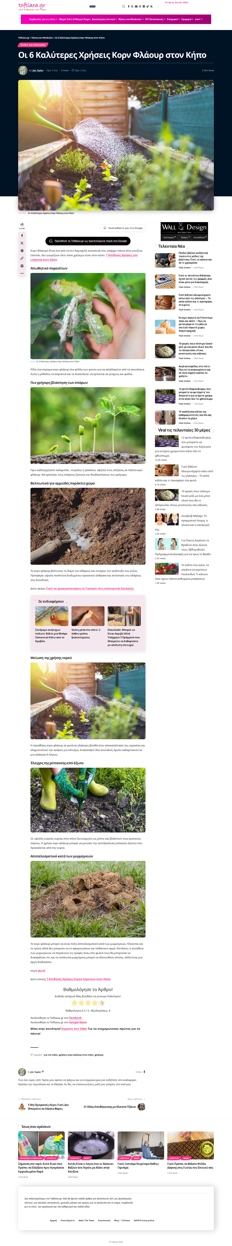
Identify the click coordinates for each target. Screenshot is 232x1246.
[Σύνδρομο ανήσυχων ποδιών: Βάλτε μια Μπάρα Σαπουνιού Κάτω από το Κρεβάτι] (51, 616)
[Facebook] (128, 6)
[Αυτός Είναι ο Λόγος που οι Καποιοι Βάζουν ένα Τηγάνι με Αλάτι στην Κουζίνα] (91, 1145)
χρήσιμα (99, 1054)
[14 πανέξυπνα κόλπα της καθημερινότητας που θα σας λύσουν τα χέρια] (165, 417)
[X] (132, 6)
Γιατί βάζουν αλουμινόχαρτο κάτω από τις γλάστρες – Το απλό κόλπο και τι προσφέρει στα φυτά (195, 299)
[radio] (74, 1003)
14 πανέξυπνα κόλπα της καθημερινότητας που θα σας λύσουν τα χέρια (195, 415)
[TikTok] (147, 6)
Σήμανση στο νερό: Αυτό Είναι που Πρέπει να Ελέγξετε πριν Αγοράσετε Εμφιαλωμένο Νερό (41, 1167)
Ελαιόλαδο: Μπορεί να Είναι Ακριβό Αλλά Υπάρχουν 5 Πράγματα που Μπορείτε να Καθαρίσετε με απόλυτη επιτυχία (124, 637)
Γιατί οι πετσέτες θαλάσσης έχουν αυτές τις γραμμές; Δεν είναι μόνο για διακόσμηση (195, 279)
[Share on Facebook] (22, 235)
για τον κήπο (50, 1054)
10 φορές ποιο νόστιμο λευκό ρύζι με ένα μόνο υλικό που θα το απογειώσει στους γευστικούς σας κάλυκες (195, 348)
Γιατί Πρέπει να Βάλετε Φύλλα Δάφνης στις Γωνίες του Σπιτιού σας (190, 1166)
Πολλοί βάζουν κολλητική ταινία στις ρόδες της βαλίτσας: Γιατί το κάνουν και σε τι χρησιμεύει (195, 257)
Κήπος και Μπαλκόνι (33, 44)
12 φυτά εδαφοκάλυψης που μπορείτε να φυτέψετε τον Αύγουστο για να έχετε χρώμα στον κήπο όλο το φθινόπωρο (183, 446)
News (87, 1158)
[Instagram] (140, 6)
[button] (110, 6)
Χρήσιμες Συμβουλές (31, 1158)
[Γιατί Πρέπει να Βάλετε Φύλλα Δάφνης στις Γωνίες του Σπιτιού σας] (190, 1145)
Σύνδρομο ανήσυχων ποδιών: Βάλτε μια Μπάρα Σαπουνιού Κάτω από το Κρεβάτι (51, 635)
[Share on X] (22, 243)
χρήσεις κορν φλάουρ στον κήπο (76, 1054)
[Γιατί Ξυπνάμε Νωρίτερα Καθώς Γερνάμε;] (141, 1145)
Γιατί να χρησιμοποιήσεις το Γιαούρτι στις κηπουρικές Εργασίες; (90, 588)
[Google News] (136, 6)
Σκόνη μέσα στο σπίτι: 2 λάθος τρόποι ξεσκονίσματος (85, 633)
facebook (75, 1018)
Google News (78, 1022)
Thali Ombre (184, 267)
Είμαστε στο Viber (74, 1029)
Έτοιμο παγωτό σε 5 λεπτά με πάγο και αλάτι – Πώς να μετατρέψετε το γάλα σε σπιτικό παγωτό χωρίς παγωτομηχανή (196, 324)
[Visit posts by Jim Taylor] (22, 1072)
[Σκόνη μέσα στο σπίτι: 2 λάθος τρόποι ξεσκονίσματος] (88, 616)
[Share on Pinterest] (22, 250)
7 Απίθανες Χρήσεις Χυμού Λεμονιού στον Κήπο (79, 979)
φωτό (41, 970)
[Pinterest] (144, 6)
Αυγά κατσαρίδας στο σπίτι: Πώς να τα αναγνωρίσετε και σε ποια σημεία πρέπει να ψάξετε (195, 371)
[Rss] (151, 6)
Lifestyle (51, 1158)
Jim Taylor (38, 70)
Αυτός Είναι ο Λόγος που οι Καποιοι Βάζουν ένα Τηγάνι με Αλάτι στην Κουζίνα (90, 1167)
